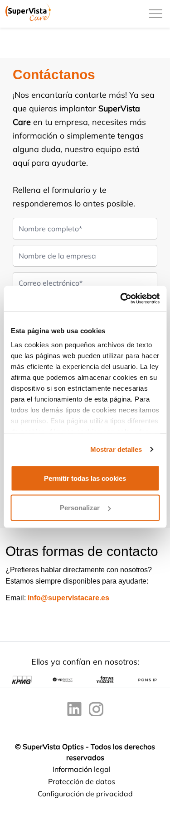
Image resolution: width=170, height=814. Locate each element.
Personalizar (80, 508)
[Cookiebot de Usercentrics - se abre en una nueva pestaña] (121, 299)
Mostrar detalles (116, 449)
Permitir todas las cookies (85, 478)
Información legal (82, 769)
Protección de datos (81, 781)
